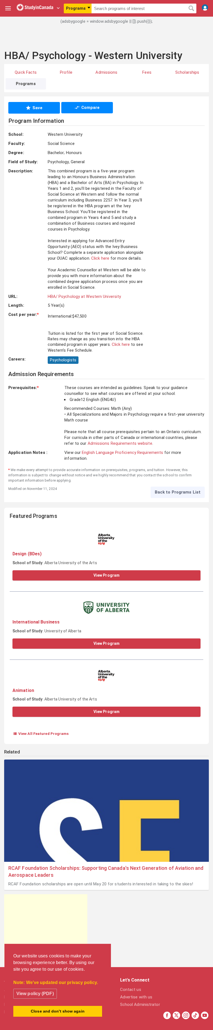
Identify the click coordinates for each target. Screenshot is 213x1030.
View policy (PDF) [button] (35, 993)
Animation (23, 690)
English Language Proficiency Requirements (122, 452)
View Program (106, 575)
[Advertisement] (106, 40)
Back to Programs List (178, 492)
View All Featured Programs (41, 733)
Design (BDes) (27, 553)
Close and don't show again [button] (58, 1011)
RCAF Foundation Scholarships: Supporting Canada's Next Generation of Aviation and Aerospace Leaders (105, 871)
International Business (36, 622)
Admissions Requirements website (120, 443)
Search (191, 9)
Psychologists (63, 359)
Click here (100, 258)
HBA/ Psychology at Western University (84, 296)
